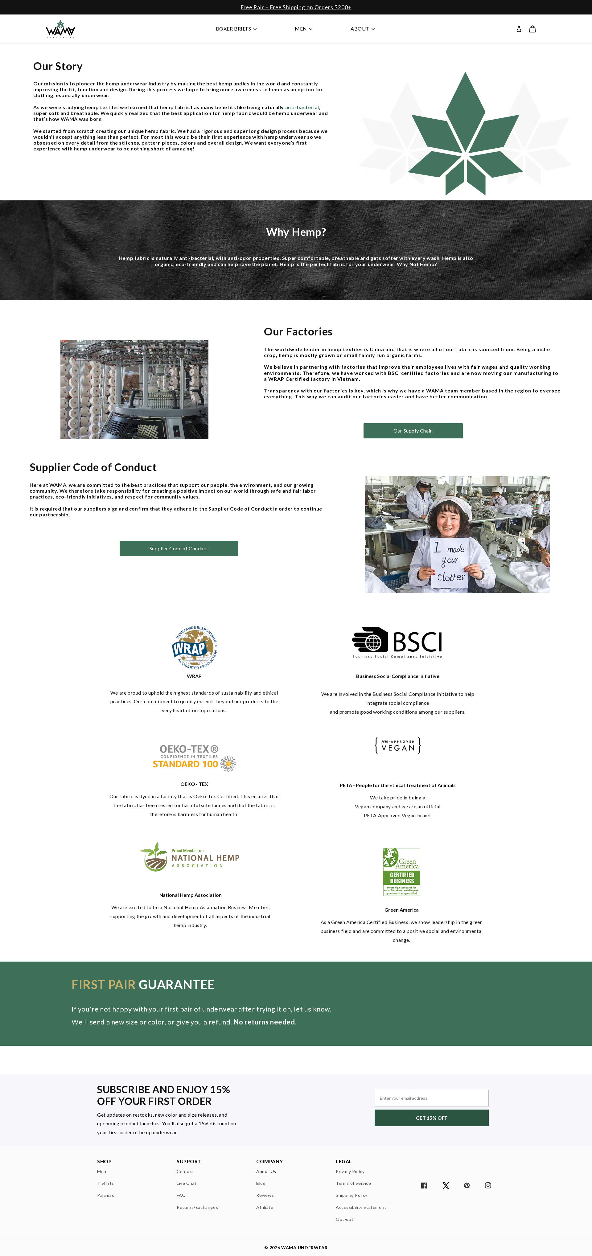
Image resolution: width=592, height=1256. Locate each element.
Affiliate (264, 1207)
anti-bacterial (302, 107)
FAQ (181, 1194)
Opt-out (344, 1219)
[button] (532, 29)
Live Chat (186, 1182)
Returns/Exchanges (197, 1207)
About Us (266, 1171)
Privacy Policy (350, 1171)
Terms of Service (353, 1182)
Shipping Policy (352, 1194)
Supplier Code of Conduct (179, 548)
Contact (185, 1171)
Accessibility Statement (361, 1207)
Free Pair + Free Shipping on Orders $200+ (296, 7)
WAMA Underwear (304, 1247)
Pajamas (105, 1194)
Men (101, 1171)
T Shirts (105, 1182)
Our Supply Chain (413, 430)
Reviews (265, 1194)
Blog (260, 1182)
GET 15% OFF (431, 1118)
